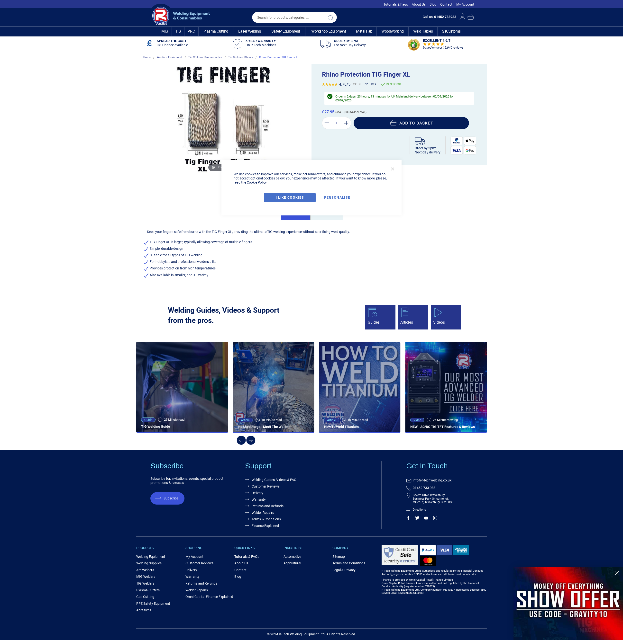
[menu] (311, 31)
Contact (446, 4)
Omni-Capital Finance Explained (209, 597)
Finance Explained (265, 526)
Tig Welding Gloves (240, 57)
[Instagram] (435, 519)
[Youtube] (426, 519)
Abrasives (143, 610)
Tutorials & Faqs (396, 4)
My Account (465, 4)
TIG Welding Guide (155, 426)
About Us (419, 4)
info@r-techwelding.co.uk (432, 480)
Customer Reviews (266, 486)
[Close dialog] (617, 573)
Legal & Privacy (344, 570)
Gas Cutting (145, 597)
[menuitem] (165, 31)
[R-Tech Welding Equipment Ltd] (179, 16)
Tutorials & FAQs (246, 557)
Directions (419, 509)
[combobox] (294, 17)
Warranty (259, 499)
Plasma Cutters (148, 590)
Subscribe (171, 498)
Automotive (292, 557)
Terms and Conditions (348, 563)
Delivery (257, 493)
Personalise (337, 197)
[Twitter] (417, 519)
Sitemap (338, 557)
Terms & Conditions (266, 519)
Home (147, 57)
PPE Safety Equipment (153, 603)
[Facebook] (408, 519)
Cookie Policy (257, 182)
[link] (568, 603)
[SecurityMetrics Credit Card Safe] (400, 564)
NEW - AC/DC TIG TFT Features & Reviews (442, 427)
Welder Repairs (263, 513)
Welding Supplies (149, 563)
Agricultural (292, 563)
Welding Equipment (169, 57)
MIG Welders (145, 576)
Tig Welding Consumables (205, 57)
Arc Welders (145, 570)
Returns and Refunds (268, 506)
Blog (433, 4)
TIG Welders (145, 583)
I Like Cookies (290, 197)
